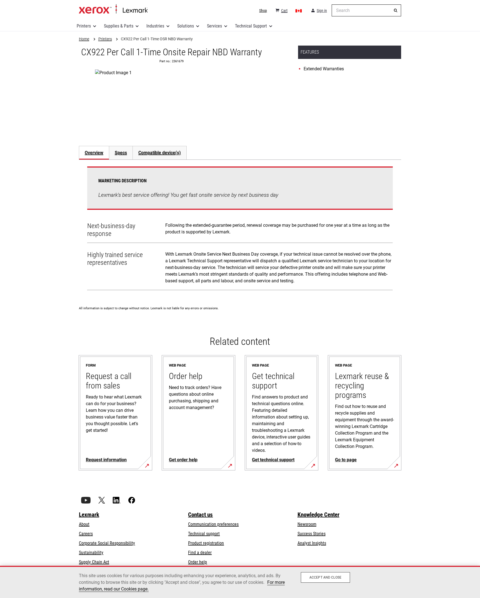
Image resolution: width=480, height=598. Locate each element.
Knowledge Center (318, 514)
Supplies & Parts (118, 26)
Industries (155, 26)
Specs (121, 152)
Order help (197, 562)
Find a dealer (200, 552)
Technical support (204, 533)
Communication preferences (213, 524)
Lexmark (89, 514)
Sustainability (91, 552)
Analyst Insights (312, 543)
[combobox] (366, 10)
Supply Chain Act (94, 562)
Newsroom (307, 524)
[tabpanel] (240, 229)
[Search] (395, 10)
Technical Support (251, 26)
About (84, 524)
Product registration (206, 543)
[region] (240, 582)
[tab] (94, 153)
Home (113, 9)
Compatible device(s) (159, 152)
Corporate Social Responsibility (107, 543)
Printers (84, 26)
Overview (94, 152)
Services (214, 26)
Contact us (200, 514)
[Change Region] (299, 10)
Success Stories (312, 533)
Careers (86, 533)
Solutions (185, 26)
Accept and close (325, 577)
